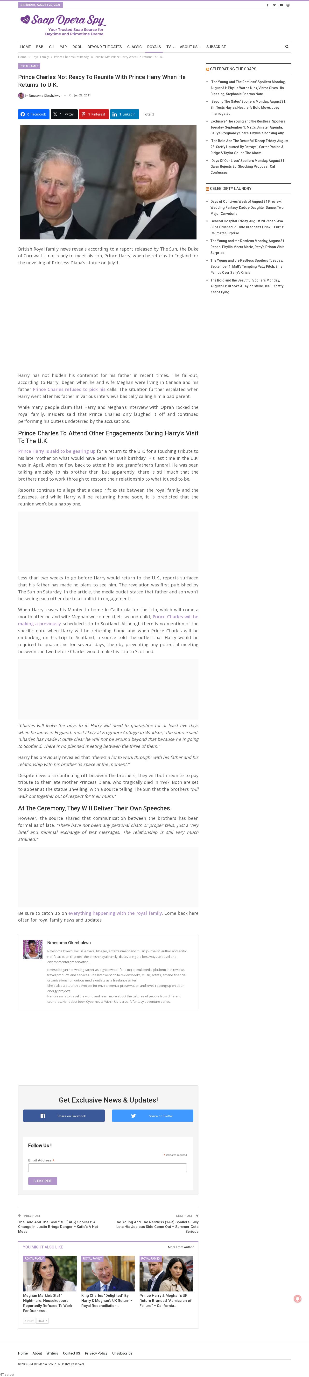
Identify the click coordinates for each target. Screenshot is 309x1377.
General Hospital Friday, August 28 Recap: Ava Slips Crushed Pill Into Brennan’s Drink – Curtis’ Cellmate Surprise (247, 227)
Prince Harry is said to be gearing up (57, 451)
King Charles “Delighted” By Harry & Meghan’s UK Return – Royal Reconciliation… (107, 1300)
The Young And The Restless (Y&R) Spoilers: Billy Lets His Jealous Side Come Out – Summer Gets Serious (156, 1227)
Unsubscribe (122, 1353)
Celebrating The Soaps (233, 69)
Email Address (41, 1160)
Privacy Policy (96, 1353)
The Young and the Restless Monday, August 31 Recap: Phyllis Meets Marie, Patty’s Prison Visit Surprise (247, 247)
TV (168, 47)
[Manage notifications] (298, 1299)
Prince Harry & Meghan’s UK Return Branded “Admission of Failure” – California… (166, 1300)
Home (23, 1353)
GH (51, 47)
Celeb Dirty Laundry (231, 188)
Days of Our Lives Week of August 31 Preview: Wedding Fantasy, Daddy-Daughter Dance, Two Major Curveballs (247, 208)
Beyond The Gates (105, 47)
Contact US (71, 1353)
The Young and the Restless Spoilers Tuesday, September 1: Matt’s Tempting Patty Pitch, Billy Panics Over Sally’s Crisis (247, 266)
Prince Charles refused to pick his (68, 389)
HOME (25, 47)
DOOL (77, 47)
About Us (188, 47)
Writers (52, 1353)
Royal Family (29, 66)
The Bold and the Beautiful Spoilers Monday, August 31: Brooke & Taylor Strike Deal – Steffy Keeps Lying (247, 286)
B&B (39, 47)
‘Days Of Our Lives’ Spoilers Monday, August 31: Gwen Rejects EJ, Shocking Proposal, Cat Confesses (248, 167)
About (37, 1353)
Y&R (63, 47)
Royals (154, 47)
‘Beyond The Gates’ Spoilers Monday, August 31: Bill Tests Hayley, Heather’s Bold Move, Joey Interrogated (248, 107)
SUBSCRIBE (216, 47)
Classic (134, 47)
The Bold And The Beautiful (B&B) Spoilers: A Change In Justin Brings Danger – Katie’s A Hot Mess (58, 1227)
